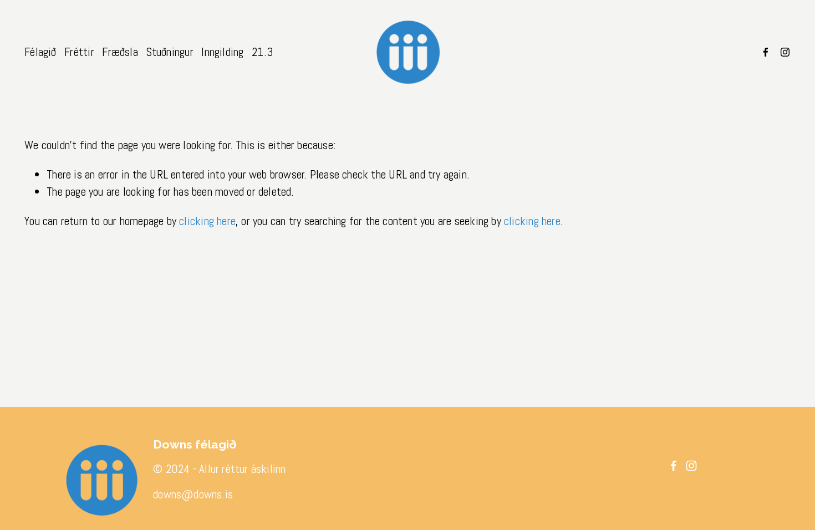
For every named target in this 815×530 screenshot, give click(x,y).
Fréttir (79, 51)
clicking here (207, 220)
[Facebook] (765, 52)
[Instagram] (785, 52)
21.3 (262, 51)
